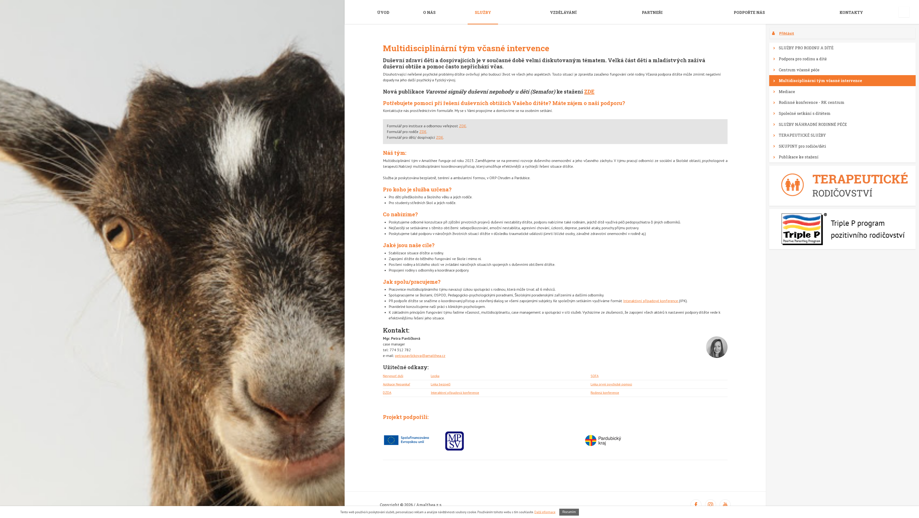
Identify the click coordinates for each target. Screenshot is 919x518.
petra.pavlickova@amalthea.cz (420, 355)
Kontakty (851, 12)
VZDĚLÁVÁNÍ (563, 12)
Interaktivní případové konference (651, 300)
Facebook (695, 504)
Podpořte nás (749, 12)
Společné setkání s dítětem (804, 113)
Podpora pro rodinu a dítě (803, 58)
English (904, 11)
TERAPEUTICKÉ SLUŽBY (802, 135)
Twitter (710, 504)
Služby (483, 12)
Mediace (787, 91)
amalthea (305, 10)
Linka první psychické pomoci (611, 384)
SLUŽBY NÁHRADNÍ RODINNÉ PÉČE (813, 124)
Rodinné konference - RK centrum (811, 102)
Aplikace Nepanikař (396, 384)
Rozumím (569, 512)
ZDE (589, 91)
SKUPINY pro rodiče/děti (802, 146)
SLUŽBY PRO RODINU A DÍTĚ (806, 47)
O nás (429, 12)
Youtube (725, 504)
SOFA (595, 376)
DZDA (387, 392)
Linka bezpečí (440, 384)
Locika (435, 376)
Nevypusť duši (393, 376)
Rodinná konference (605, 392)
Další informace (544, 512)
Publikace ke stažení (798, 156)
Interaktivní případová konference (455, 392)
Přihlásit (786, 33)
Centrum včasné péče (799, 69)
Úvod (383, 12)
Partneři (652, 12)
